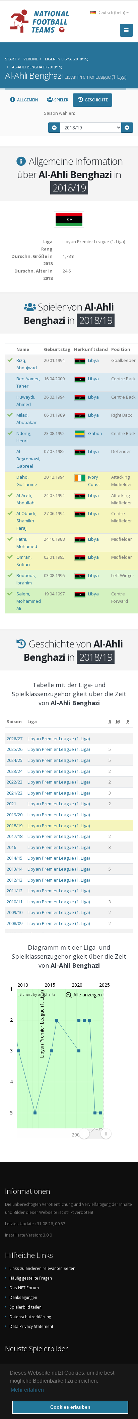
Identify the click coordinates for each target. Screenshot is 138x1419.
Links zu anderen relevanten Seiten (42, 1268)
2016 (11, 847)
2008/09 (14, 923)
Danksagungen (23, 1297)
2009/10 (14, 912)
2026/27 (14, 739)
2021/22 (14, 793)
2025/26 (14, 749)
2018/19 (14, 826)
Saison (14, 722)
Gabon (95, 433)
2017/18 (14, 836)
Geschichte (96, 100)
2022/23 (14, 782)
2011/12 (14, 891)
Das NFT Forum (24, 1287)
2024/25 (14, 760)
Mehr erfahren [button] (27, 1390)
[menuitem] (95, 1133)
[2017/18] (54, 127)
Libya (93, 360)
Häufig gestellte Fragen (30, 1278)
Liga (32, 722)
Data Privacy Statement (31, 1326)
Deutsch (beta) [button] (111, 12)
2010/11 (14, 902)
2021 (11, 804)
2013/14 (14, 869)
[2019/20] (127, 127)
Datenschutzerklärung (30, 1316)
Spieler (60, 100)
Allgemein (27, 100)
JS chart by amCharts (36, 994)
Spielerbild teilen (25, 1307)
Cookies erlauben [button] (70, 1407)
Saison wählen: (59, 113)
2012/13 (14, 880)
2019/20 (14, 815)
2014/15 (14, 858)
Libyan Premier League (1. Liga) (58, 739)
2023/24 (14, 771)
